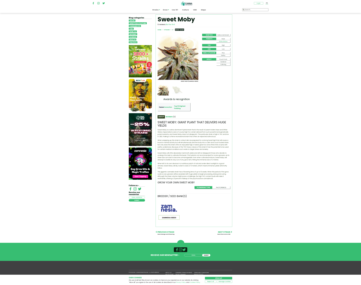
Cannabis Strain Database (183, 272)
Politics (133, 42)
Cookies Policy (195, 282)
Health (133, 40)
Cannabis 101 (135, 26)
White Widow (223, 41)
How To (133, 31)
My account (169, 274)
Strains (167, 30)
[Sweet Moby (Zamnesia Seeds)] (178, 57)
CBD (131, 29)
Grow (132, 20)
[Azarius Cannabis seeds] (140, 95)
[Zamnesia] (140, 61)
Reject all (210, 281)
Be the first (170, 24)
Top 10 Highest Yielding (179, 107)
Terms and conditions (201, 272)
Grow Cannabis (180, 274)
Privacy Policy (181, 282)
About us (168, 272)
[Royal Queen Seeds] (140, 129)
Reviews (133, 34)
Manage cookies (225, 281)
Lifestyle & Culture (138, 23)
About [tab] (161, 117)
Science (133, 37)
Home (159, 30)
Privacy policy (198, 274)
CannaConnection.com (186, 3)
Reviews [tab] (171, 117)
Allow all (218, 278)
